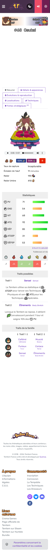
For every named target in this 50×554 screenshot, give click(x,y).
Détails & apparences (33, 90)
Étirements (31, 305)
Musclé (39, 339)
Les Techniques (35, 485)
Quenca (43, 457)
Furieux (22, 346)
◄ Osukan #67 (12, 21)
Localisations (13, 100)
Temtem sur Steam (11, 528)
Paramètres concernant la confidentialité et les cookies (27, 544)
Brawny (39, 342)
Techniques (33, 100)
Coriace (39, 346)
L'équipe (6, 475)
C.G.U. (5, 485)
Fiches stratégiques (18, 105)
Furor (22, 349)
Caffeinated (22, 342)
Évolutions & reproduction (19, 95)
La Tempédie (33, 482)
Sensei (31, 280)
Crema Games (9, 518)
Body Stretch (39, 355)
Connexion (32, 479)
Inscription (32, 475)
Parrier (39, 349)
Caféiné (22, 339)
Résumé (11, 90)
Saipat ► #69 (37, 21)
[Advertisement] (25, 61)
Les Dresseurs (34, 489)
